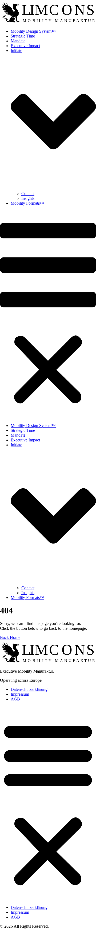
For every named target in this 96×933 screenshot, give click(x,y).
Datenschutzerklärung (29, 689)
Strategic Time (23, 36)
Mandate (18, 41)
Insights (27, 198)
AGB (15, 699)
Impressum (20, 694)
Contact (27, 193)
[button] (48, 314)
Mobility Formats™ (27, 203)
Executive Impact (25, 45)
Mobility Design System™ (33, 31)
